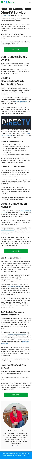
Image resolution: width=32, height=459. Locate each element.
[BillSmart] (8, 2)
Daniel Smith (6, 15)
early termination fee (21, 101)
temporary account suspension (17, 334)
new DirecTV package (14, 286)
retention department (7, 230)
